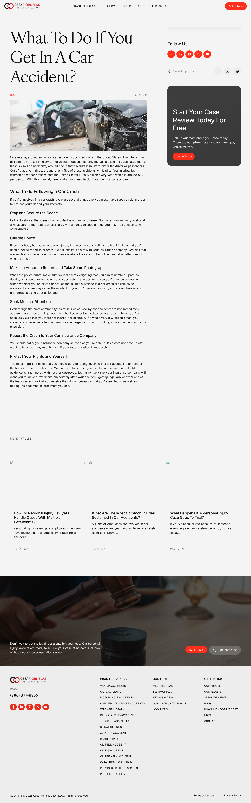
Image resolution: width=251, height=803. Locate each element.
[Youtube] (45, 707)
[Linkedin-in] (21, 707)
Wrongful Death (112, 709)
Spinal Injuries (111, 726)
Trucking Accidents (114, 721)
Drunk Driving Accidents (118, 715)
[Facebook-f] (13, 707)
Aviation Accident (113, 732)
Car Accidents (110, 691)
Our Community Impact (169, 703)
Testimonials (162, 691)
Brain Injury (109, 738)
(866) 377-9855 (24, 695)
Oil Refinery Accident (115, 756)
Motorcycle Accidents (117, 697)
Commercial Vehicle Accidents (122, 703)
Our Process (132, 6)
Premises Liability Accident (120, 768)
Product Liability (113, 773)
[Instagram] (29, 707)
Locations (160, 709)
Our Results (158, 6)
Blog (207, 703)
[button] (218, 71)
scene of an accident (53, 220)
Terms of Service (204, 795)
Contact (210, 721)
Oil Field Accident (113, 744)
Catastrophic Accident (117, 762)
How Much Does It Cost (221, 709)
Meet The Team (163, 685)
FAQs (207, 715)
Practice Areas (84, 6)
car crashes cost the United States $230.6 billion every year (72, 175)
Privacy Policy (232, 795)
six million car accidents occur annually (66, 157)
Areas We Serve (215, 697)
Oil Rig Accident (111, 750)
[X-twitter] (37, 707)
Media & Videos (163, 697)
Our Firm (109, 6)
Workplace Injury (113, 685)
